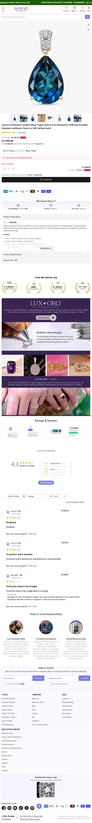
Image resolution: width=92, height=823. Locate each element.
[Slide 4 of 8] (42, 118)
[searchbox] (14, 496)
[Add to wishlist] (88, 30)
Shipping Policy (68, 702)
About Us (35, 698)
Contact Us (66, 698)
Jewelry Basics (7, 755)
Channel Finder (7, 706)
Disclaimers (66, 713)
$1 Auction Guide (8, 698)
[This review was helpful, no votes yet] (29, 534)
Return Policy (67, 710)
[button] (44, 144)
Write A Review (46, 482)
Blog (33, 706)
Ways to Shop (7, 710)
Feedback (35, 721)
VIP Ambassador (8, 724)
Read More (45, 248)
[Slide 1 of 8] (15, 118)
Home (4, 767)
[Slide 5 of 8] (51, 118)
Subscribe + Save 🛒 (9, 717)
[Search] (87, 17)
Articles (4, 759)
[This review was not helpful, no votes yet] (33, 534)
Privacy (65, 684)
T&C (33, 717)
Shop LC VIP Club (8, 713)
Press (34, 710)
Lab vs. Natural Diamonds (11, 737)
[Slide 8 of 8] (77, 118)
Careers (35, 713)
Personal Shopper (8, 702)
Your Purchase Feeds (40, 724)
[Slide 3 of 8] (33, 118)
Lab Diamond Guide (9, 741)
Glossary (5, 763)
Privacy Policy (67, 706)
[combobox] (43, 17)
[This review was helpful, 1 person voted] (29, 606)
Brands (4, 752)
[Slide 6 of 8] (60, 118)
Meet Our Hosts (38, 702)
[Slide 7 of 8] (68, 118)
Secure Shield (7, 721)
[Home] (23, 9)
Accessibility (66, 717)
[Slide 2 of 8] (24, 118)
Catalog (4, 770)
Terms (60, 684)
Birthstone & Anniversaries (12, 748)
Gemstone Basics (8, 744)
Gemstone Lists (7, 733)
